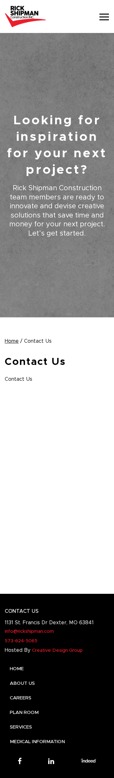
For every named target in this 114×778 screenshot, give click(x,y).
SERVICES (21, 727)
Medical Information (37, 741)
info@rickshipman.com (29, 631)
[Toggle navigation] (104, 16)
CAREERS (20, 698)
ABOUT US (22, 683)
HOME (17, 668)
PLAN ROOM (24, 712)
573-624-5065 (21, 641)
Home (12, 341)
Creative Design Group (57, 650)
